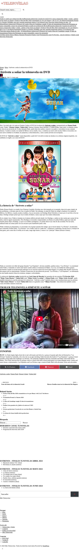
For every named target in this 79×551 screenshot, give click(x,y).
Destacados (9, 36)
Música (16, 35)
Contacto (5, 529)
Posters (34, 35)
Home (2, 67)
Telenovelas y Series (8, 527)
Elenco (12, 35)
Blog (4, 35)
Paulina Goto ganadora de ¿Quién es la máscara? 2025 (18, 405)
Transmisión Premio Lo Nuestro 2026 (25, 29)
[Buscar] (75, 494)
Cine (38, 35)
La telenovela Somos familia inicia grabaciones (16, 413)
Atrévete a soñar (5, 374)
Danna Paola (14, 374)
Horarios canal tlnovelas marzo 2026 (14, 428)
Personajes (28, 35)
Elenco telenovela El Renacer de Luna (16, 24)
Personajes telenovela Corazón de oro (35, 19)
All (1, 35)
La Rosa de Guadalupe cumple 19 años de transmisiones (45, 24)
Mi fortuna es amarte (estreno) (12, 464)
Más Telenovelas (7, 532)
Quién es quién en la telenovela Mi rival (12, 19)
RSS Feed (4, 504)
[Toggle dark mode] (2, 14)
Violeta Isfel (32, 374)
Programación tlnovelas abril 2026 (13, 429)
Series (8, 35)
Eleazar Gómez (23, 374)
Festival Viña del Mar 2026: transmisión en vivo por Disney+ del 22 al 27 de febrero (40, 20)
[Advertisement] (39, 52)
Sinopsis (22, 35)
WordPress (46, 546)
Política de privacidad (8, 530)
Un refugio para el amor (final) (12, 474)
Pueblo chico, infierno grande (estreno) (15, 478)
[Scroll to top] (2, 549)
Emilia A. (3, 77)
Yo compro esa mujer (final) (11, 476)
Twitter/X (5, 540)
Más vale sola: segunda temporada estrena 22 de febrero (27, 22)
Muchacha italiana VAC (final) (12, 463)
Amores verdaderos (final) (11, 481)
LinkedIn (5, 542)
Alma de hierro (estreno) (10, 471)
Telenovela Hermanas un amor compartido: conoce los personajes (28, 33)
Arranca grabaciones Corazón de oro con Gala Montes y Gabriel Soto (22, 409)
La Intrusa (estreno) (9, 472)
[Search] (23, 10)
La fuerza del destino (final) (11, 488)
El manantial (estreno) (9, 480)
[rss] (1, 508)
